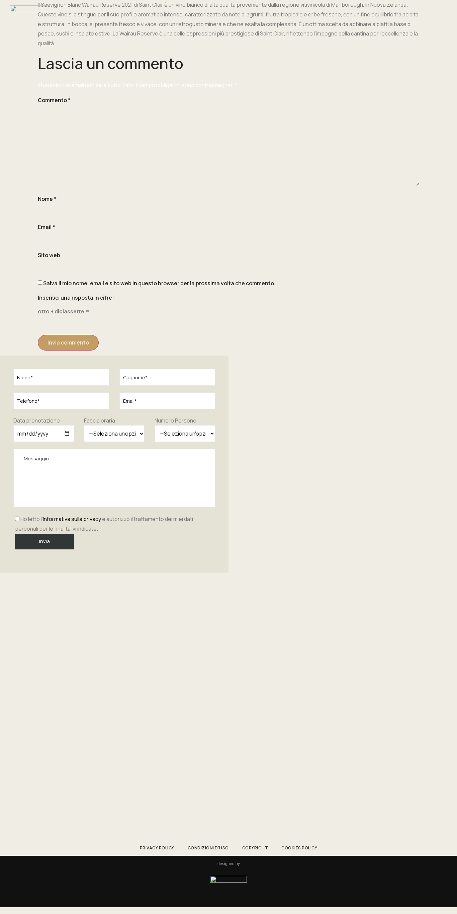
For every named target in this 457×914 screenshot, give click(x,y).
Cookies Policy (299, 848)
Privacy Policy (157, 848)
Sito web (49, 255)
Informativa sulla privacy (72, 519)
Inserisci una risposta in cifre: (76, 297)
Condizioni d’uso (208, 848)
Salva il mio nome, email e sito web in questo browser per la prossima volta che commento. (159, 283)
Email (46, 227)
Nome (47, 199)
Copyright (255, 848)
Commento (54, 100)
